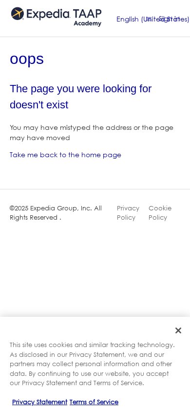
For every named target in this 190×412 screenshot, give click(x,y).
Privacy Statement (39, 402)
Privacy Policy (128, 213)
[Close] (178, 330)
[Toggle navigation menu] (149, 18)
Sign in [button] (169, 18)
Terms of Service (94, 402)
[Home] (56, 30)
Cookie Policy (160, 213)
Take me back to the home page (65, 154)
